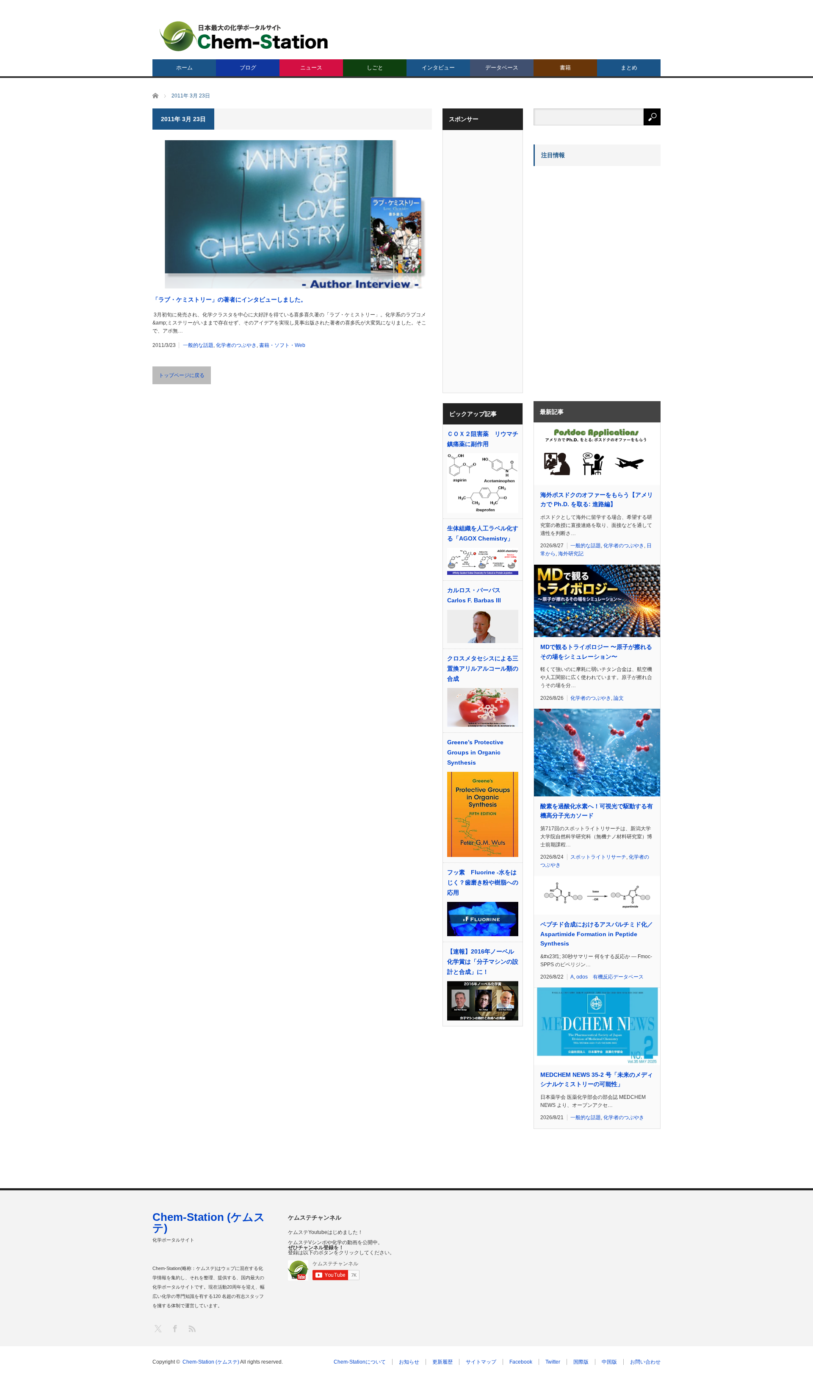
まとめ (629, 67)
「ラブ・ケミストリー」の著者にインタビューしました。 (229, 299)
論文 (619, 698)
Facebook (520, 1362)
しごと (375, 67)
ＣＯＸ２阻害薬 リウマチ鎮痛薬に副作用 (482, 438)
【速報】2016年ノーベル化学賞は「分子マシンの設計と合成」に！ (482, 961)
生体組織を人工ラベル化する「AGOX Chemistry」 (482, 533)
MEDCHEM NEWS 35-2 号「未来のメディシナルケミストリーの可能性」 (596, 1079)
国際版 (581, 1362)
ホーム (184, 67)
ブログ (248, 67)
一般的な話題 (198, 345)
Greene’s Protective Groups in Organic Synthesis (475, 752)
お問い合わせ (645, 1362)
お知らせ (409, 1362)
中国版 (609, 1362)
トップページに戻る (182, 375)
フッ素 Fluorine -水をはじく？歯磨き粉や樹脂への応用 (482, 882)
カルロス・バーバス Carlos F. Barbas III (474, 595)
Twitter (552, 1362)
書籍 (565, 67)
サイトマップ (481, 1362)
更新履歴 (442, 1362)
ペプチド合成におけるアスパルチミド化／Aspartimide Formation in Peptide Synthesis (596, 934)
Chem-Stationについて (360, 1362)
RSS (191, 1328)
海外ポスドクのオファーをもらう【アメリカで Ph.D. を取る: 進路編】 (596, 499)
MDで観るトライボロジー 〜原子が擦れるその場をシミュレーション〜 (596, 651)
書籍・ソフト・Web (282, 345)
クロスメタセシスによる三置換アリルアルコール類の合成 (482, 668)
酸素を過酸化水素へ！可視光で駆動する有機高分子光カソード (596, 811)
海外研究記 (570, 554)
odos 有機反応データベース (610, 977)
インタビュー (438, 67)
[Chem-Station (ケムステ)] (244, 36)
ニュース (311, 67)
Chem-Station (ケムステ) (208, 1222)
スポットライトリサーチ (598, 857)
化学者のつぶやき (236, 345)
